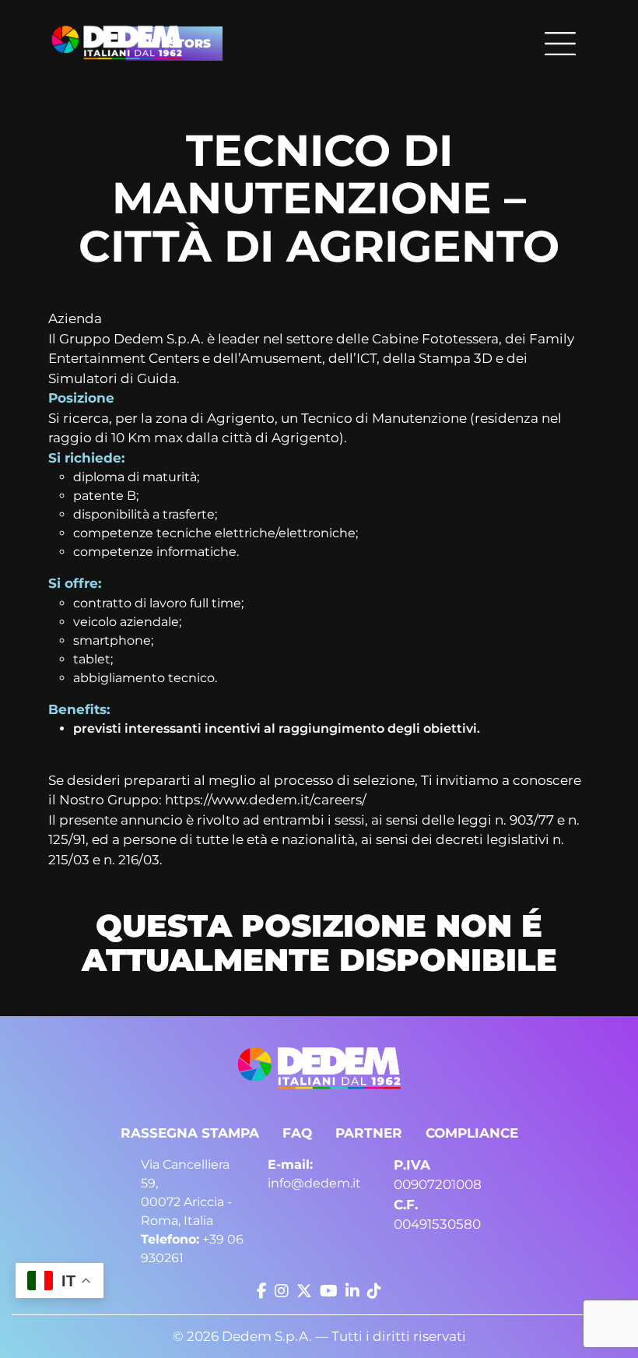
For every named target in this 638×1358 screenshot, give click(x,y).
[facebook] (262, 1291)
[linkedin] (352, 1291)
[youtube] (329, 1291)
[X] (304, 1291)
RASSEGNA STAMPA (190, 1133)
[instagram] (282, 1291)
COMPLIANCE (472, 1133)
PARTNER (368, 1133)
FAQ (297, 1133)
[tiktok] (374, 1291)
